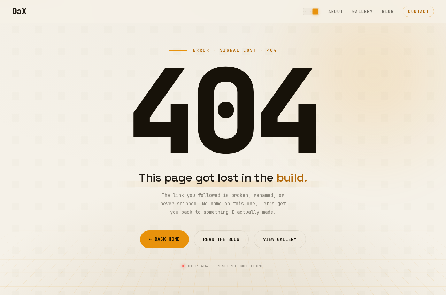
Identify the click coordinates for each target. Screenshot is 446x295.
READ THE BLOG (221, 239)
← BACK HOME (164, 239)
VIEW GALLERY (280, 239)
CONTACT (418, 11)
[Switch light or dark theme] (311, 11)
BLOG (388, 11)
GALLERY (362, 11)
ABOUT (335, 11)
